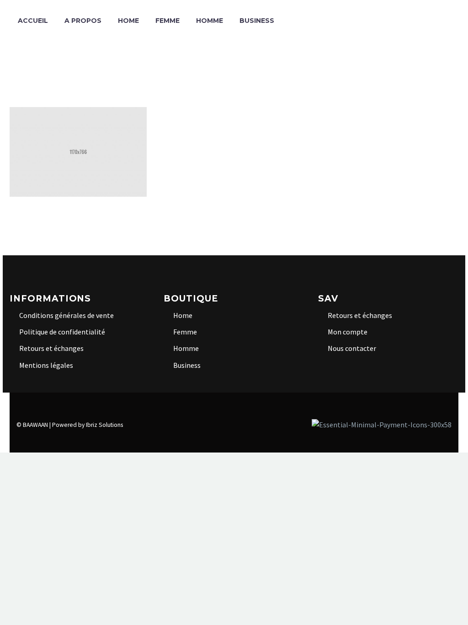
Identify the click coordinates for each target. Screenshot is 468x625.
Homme (209, 20)
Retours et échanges (51, 348)
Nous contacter (352, 348)
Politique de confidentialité (62, 331)
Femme (167, 20)
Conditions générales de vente (66, 315)
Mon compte (347, 331)
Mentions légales (46, 365)
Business (256, 20)
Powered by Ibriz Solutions (87, 425)
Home (128, 20)
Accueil (33, 20)
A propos (82, 20)
